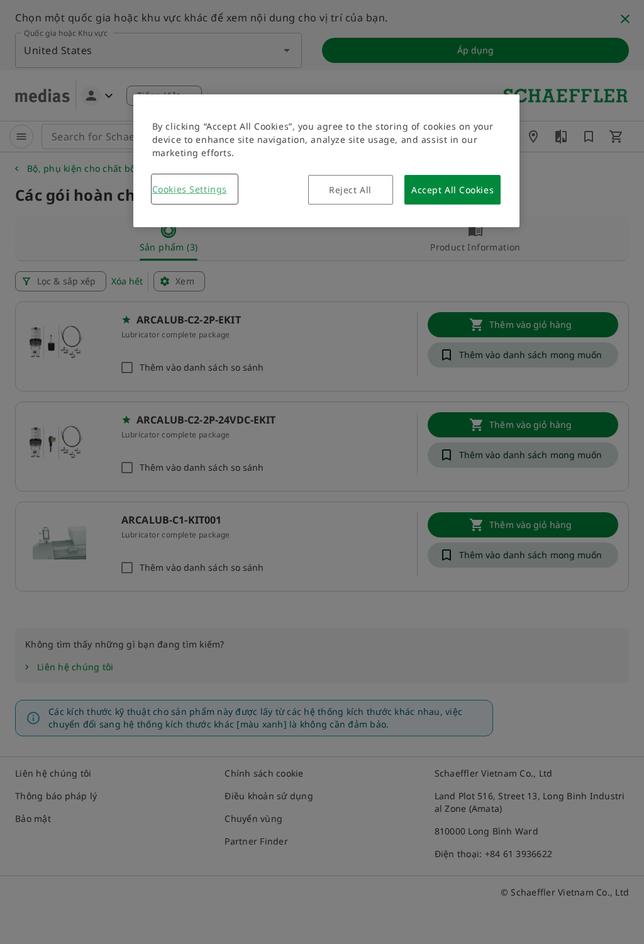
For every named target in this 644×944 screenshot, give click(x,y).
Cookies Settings (189, 189)
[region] (326, 160)
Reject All (350, 190)
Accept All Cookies (452, 190)
